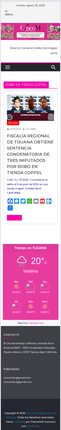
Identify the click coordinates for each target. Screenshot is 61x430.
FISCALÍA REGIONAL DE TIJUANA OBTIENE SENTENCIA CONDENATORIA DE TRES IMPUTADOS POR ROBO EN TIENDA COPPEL (30, 154)
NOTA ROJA (13, 123)
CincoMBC (30, 129)
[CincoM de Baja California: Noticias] (30, 25)
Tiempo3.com (36, 323)
